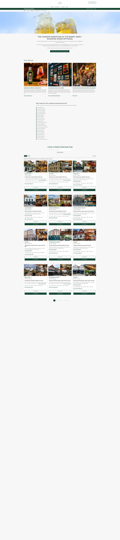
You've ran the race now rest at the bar (84, 87)
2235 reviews (54, 209)
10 (65, 300)
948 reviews (54, 175)
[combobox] (60, 150)
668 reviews (29, 175)
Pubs (28, 10)
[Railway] (35, 235)
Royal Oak (76, 173)
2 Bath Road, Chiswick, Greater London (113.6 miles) (82, 245)
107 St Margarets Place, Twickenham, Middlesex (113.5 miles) (59, 245)
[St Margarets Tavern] (60, 235)
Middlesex (32, 10)
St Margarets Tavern (54, 241)
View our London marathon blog (60, 74)
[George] (84, 270)
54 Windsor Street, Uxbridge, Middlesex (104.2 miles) (33, 176)
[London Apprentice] (60, 200)
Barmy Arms (37, 10)
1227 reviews (78, 175)
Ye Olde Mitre (28, 207)
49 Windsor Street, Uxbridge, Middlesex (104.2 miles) (58, 176)
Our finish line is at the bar (56, 87)
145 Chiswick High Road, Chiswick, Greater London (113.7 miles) (59, 280)
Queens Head (28, 173)
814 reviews (78, 243)
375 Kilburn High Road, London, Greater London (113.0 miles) (83, 211)
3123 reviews (30, 278)
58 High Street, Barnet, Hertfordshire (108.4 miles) (33, 211)
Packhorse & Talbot (54, 277)
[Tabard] (84, 235)
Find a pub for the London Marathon (60, 51)
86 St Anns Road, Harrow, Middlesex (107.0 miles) (81, 176)
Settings (69, 8)
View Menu (35, 187)
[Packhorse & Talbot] (60, 270)
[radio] (25, 156)
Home (25, 10)
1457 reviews (54, 278)
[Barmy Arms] (35, 270)
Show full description (42, 179)
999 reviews (29, 209)
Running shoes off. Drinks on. (32, 87)
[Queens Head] (35, 166)
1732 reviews (78, 278)
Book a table (84, 74)
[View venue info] (32, 174)
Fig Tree (51, 173)
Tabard (75, 241)
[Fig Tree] (60, 166)
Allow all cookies (91, 2)
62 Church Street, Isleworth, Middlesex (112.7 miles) (57, 211)
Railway (27, 241)
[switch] (48, 8)
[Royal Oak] (84, 166)
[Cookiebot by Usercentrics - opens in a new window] (27, 8)
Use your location (60, 152)
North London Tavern (79, 207)
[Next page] (68, 300)
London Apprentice (54, 207)
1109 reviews (54, 243)
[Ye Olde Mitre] (35, 200)
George (75, 277)
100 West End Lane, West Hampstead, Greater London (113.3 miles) (35, 246)
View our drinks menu (35, 74)
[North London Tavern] (84, 200)
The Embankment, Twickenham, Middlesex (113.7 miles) (34, 280)
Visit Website (35, 224)
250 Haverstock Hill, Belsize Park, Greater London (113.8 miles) (83, 280)
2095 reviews (78, 209)
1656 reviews (30, 243)
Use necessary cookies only (90, 5)
